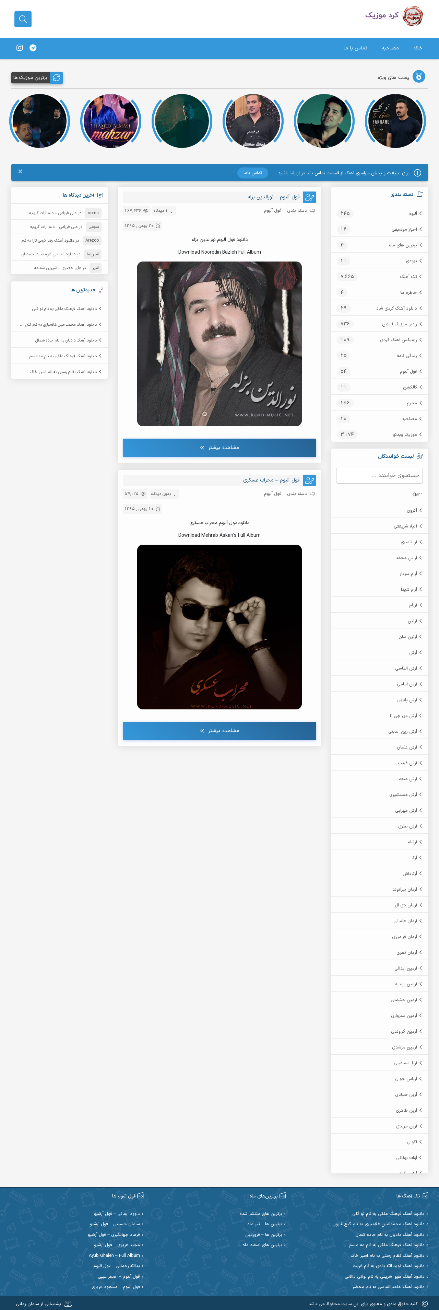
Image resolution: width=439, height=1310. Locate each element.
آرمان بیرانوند (404, 889)
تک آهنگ (408, 277)
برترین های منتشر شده (260, 1214)
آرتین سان (408, 637)
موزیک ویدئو (405, 434)
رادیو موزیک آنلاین (399, 324)
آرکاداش (410, 873)
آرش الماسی (406, 668)
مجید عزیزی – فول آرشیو (117, 1245)
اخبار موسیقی (404, 229)
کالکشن (410, 387)
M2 (418, 494)
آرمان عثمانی (405, 921)
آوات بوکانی (406, 1158)
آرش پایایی (407, 700)
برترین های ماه (403, 245)
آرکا (414, 858)
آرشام (412, 842)
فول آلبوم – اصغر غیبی (119, 1277)
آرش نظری (407, 826)
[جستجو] (23, 19)
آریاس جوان (406, 1079)
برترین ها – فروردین (263, 1235)
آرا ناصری (409, 542)
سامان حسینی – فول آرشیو (115, 1224)
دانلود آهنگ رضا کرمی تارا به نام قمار (43, 240)
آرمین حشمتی (404, 1000)
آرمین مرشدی (404, 1047)
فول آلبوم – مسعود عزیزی (116, 1287)
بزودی (411, 261)
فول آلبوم (408, 371)
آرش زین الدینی (402, 731)
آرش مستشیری (403, 794)
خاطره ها (408, 292)
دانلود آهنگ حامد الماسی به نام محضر (388, 1287)
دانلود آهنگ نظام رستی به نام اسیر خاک (63, 372)
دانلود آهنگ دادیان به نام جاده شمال (66, 340)
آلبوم (412, 213)
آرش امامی (407, 684)
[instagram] (19, 48)
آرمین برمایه (406, 984)
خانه (418, 48)
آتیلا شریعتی (405, 526)
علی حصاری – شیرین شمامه (57, 268)
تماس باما (253, 173)
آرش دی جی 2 (403, 715)
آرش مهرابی (406, 810)
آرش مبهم (408, 779)
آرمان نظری (406, 952)
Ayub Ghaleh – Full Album (114, 1256)
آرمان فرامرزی (404, 937)
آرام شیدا (409, 589)
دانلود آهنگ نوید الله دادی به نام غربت (389, 1266)
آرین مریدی (406, 1126)
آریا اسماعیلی (405, 1063)
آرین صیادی (406, 1094)
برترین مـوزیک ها (30, 77)
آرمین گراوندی (404, 1031)
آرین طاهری (406, 1110)
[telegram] (33, 48)
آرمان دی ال (406, 905)
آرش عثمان (407, 747)
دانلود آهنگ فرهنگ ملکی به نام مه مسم (63, 356)
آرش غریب (407, 763)
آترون (412, 510)
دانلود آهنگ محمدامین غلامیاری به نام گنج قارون (56, 325)
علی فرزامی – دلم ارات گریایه (52, 213)
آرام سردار (408, 573)
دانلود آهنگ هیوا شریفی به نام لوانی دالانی (385, 1277)
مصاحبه (390, 48)
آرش (413, 652)
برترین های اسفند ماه (262, 1245)
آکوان (412, 1142)
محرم (412, 403)
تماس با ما (355, 48)
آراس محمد (406, 558)
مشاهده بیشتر (223, 448)
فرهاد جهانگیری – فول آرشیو (114, 1235)
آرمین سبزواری (404, 1015)
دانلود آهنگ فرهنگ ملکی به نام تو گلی (64, 309)
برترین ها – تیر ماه (264, 1224)
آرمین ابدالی (405, 968)
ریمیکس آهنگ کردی (398, 340)
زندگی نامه (407, 355)
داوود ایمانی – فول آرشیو (117, 1214)
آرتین (412, 621)
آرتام (413, 605)
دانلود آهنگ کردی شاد (396, 308)
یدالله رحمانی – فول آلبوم (116, 1266)
